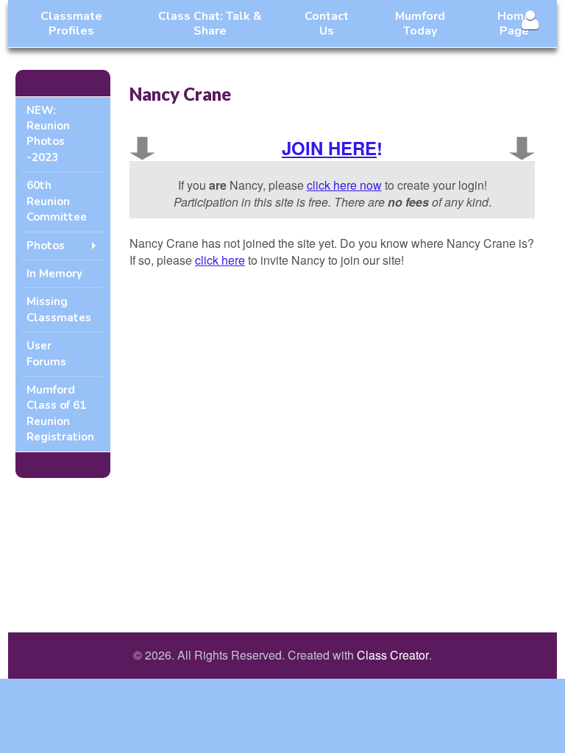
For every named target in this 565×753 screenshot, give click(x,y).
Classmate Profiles (71, 23)
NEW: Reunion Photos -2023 (48, 134)
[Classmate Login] (530, 19)
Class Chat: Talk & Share (210, 23)
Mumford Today (420, 23)
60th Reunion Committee (56, 201)
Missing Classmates (58, 309)
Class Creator (393, 655)
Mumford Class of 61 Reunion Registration (60, 413)
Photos (45, 245)
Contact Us (327, 23)
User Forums (46, 353)
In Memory (54, 273)
